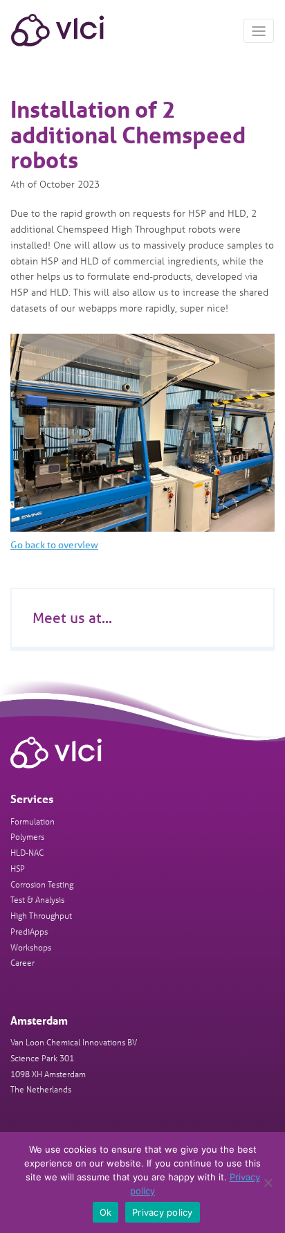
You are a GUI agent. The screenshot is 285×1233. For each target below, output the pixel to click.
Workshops (30, 947)
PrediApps (29, 931)
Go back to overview (54, 545)
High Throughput (41, 915)
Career (22, 962)
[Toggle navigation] (258, 31)
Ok (106, 1212)
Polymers (27, 836)
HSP (17, 868)
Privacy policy (162, 1212)
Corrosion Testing (41, 884)
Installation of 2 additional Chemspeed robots (128, 134)
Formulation (32, 821)
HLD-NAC (27, 852)
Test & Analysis (37, 899)
